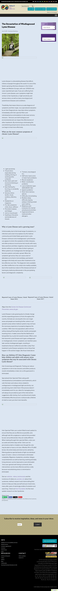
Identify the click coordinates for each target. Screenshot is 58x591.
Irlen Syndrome (32, 498)
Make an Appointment (49, 541)
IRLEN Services (4, 544)
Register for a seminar (40, 9)
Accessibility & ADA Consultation (14, 498)
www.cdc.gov (13, 309)
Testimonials (4, 563)
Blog (2, 561)
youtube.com (20, 479)
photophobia (5, 500)
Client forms (31, 9)
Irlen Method (26, 498)
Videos (2, 557)
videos (15, 476)
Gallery (2, 559)
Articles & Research (5, 556)
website (9, 476)
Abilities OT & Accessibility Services (9, 542)
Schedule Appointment (6, 546)
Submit (37, 524)
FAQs (2, 551)
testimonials (22, 476)
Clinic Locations (22, 556)
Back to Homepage (52, 12)
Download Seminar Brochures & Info (9, 565)
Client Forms (4, 549)
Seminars (3, 548)
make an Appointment (51, 9)
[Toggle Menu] (56, 15)
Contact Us (21, 557)
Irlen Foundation (20, 489)
